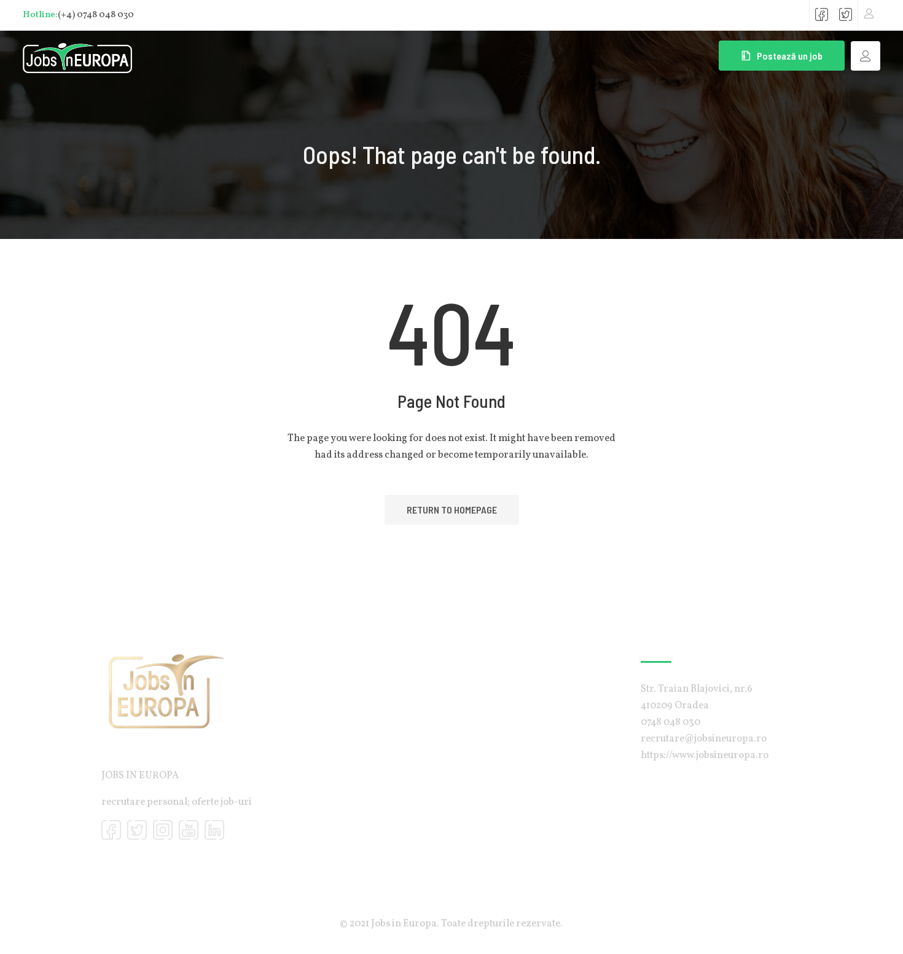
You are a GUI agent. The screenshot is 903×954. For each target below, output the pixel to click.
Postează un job (790, 55)
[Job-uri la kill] (77, 55)
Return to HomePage (452, 509)
